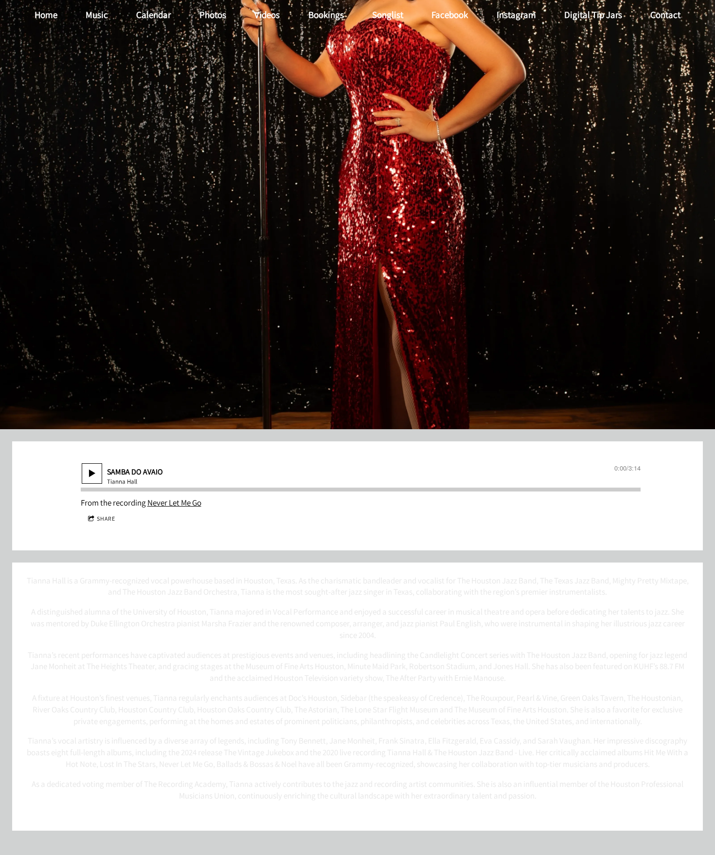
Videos (267, 14)
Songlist (387, 14)
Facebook (449, 14)
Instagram (516, 14)
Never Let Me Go (174, 502)
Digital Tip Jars (593, 14)
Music (97, 14)
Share (106, 518)
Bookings (326, 14)
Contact (665, 14)
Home (46, 14)
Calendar (153, 14)
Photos (212, 14)
